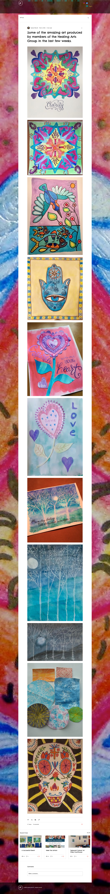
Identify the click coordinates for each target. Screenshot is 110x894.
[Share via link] (39, 819)
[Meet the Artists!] (55, 842)
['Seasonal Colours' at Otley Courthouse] (79, 842)
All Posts (22, 17)
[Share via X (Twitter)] (31, 819)
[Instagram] (84, 3)
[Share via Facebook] (28, 819)
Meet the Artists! (51, 850)
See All (88, 832)
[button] (88, 17)
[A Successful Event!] (31, 842)
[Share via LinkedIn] (35, 819)
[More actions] (82, 28)
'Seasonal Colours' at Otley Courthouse (77, 851)
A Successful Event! (28, 850)
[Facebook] (87, 3)
